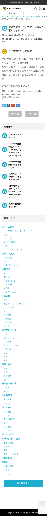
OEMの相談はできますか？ (15, 205)
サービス (16, 39)
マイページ (7, 408)
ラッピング (8, 238)
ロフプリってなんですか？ (14, 135)
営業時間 (39, 39)
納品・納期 (7, 364)
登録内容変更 (9, 419)
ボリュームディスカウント (15, 304)
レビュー (7, 430)
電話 (3, 41)
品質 (5, 261)
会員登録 (7, 412)
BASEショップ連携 (11, 439)
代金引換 (7, 349)
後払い (6, 353)
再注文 (6, 326)
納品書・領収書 (9, 383)
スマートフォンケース (13, 250)
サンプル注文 (9, 307)
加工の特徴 (8, 466)
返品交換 (7, 376)
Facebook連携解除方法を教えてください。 (14, 165)
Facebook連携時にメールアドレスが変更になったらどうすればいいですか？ (14, 150)
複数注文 (7, 315)
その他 (6, 470)
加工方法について (11, 265)
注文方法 (6, 296)
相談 (6, 39)
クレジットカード (11, 338)
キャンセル (8, 322)
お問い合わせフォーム (27, 39)
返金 (5, 360)
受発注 (6, 446)
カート (6, 311)
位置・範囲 (8, 258)
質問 (10, 39)
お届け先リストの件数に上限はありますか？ (14, 177)
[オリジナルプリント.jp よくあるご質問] (12, 8)
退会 (5, 423)
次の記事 (32, 114)
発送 (5, 450)
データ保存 (8, 284)
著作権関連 (7, 395)
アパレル (7, 474)
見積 (5, 357)
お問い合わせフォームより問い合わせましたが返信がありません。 (14, 192)
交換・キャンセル (11, 454)
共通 (5, 235)
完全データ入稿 (10, 292)
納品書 (6, 388)
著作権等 (7, 399)
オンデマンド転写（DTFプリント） (18, 231)
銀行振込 (7, 342)
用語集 (5, 462)
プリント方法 (8, 253)
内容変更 (7, 319)
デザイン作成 (9, 281)
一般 (5, 334)
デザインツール (10, 277)
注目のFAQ (7, 458)
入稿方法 (6, 269)
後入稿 (6, 288)
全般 (5, 273)
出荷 (5, 372)
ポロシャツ (8, 246)
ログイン (7, 415)
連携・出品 (8, 443)
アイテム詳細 (9, 242)
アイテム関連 (8, 227)
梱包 (5, 368)
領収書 (6, 391)
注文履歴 (7, 427)
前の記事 (15, 114)
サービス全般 (29, 35)
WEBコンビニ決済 (11, 345)
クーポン (6, 403)
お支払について (9, 330)
